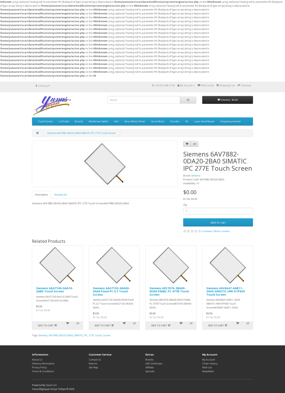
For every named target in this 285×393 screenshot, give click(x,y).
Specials (149, 371)
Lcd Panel (64, 121)
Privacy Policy (39, 367)
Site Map (93, 367)
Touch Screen (45, 121)
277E (91, 335)
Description (41, 194)
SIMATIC (78, 335)
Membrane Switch (98, 121)
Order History (210, 363)
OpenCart (51, 385)
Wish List (207, 367)
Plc (186, 121)
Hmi (116, 121)
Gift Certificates (153, 363)
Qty (185, 204)
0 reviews (207, 231)
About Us (37, 359)
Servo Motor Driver (134, 121)
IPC (86, 335)
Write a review (221, 231)
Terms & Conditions (43, 371)
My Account (208, 359)
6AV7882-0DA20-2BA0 (61, 335)
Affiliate (149, 367)
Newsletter (208, 371)
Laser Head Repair (204, 121)
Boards (79, 121)
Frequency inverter (230, 121)
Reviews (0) (60, 194)
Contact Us (95, 359)
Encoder (175, 121)
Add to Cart (218, 222)
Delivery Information (43, 363)
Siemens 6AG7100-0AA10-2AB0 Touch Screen (54, 289)
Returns (93, 363)
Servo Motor (158, 121)
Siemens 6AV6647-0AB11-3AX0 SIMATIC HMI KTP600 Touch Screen (225, 291)
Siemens (195, 175)
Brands (149, 359)
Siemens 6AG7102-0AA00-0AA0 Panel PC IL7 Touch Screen (111, 291)
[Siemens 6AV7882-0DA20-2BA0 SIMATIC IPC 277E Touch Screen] (104, 164)
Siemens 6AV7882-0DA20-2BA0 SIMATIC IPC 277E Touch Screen (81, 133)
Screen (107, 335)
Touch (98, 335)
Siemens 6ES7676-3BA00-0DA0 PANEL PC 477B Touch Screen (169, 291)
